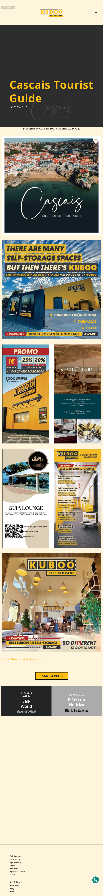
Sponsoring (15, 863)
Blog (12, 889)
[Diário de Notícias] (77, 701)
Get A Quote (16, 882)
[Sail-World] (26, 701)
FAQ (12, 891)
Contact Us (15, 860)
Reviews (14, 869)
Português (8, 7)
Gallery (13, 874)
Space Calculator (17, 872)
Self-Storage (16, 856)
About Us (14, 886)
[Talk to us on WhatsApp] (96, 880)
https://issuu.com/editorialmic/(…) (24, 659)
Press (12, 866)
